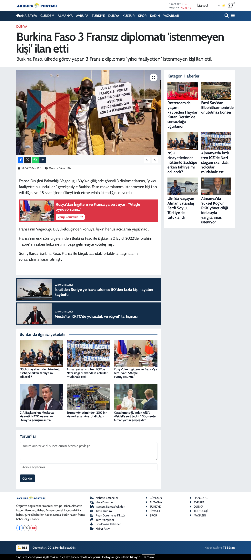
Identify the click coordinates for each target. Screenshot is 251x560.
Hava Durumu (104, 502)
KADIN (155, 16)
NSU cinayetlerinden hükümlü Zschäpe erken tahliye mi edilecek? (40, 373)
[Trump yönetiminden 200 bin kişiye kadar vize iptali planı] (88, 396)
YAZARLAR (171, 16)
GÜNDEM (47, 16)
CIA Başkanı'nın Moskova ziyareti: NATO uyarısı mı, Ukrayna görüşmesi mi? (37, 416)
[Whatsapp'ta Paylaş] (35, 160)
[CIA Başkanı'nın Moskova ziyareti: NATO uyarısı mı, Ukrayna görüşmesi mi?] (41, 396)
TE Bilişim (229, 547)
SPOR (142, 16)
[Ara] (227, 16)
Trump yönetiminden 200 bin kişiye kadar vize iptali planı (87, 414)
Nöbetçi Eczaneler (107, 498)
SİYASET (155, 511)
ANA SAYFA (28, 16)
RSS (24, 547)
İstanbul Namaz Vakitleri (110, 506)
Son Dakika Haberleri (108, 524)
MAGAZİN (200, 515)
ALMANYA (65, 16)
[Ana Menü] (232, 16)
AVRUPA (82, 16)
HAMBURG (200, 498)
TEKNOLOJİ (201, 511)
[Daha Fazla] (42, 160)
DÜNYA (113, 16)
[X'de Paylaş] (27, 160)
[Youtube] (33, 528)
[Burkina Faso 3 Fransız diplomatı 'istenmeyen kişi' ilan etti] (88, 112)
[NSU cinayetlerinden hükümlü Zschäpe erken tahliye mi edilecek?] (41, 353)
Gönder (27, 478)
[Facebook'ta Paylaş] (20, 160)
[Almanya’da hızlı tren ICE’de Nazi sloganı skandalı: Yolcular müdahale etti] (88, 353)
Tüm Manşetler (105, 520)
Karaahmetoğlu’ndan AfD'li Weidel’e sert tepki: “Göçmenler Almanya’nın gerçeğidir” (135, 416)
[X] (26, 528)
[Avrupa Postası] (36, 5)
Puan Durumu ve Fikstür (110, 515)
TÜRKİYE (98, 16)
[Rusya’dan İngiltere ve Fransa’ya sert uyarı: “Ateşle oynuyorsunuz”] (135, 353)
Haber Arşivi (103, 528)
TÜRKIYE (155, 506)
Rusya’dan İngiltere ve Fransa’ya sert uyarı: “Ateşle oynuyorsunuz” (135, 373)
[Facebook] (19, 528)
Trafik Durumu (104, 511)
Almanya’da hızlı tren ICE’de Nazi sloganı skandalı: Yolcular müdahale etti (87, 373)
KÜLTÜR (129, 16)
